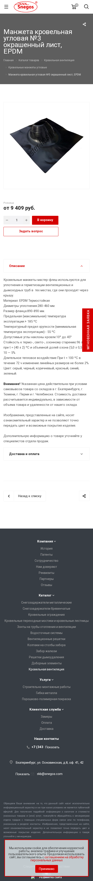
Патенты (46, 554)
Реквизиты (46, 573)
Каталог (45, 595)
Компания (45, 541)
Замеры (46, 716)
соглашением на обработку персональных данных (57, 858)
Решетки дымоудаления (46, 657)
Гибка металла (46, 693)
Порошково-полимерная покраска (46, 699)
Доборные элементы (47, 663)
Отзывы (46, 585)
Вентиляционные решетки (46, 639)
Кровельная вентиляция (46, 669)
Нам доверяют (46, 566)
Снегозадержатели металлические (46, 602)
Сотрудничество (46, 560)
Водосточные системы (46, 633)
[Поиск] (86, 7)
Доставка (46, 728)
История (47, 548)
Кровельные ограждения (46, 614)
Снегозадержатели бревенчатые (46, 608)
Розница (8, 202)
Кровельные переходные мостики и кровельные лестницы (47, 620)
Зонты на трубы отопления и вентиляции (46, 627)
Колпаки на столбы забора (46, 645)
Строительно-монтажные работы (47, 687)
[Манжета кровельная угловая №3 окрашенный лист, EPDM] (46, 145)
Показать (52, 747)
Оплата (46, 722)
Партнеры (47, 579)
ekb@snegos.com (50, 774)
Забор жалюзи (46, 651)
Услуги (45, 680)
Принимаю (47, 869)
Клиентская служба (45, 709)
